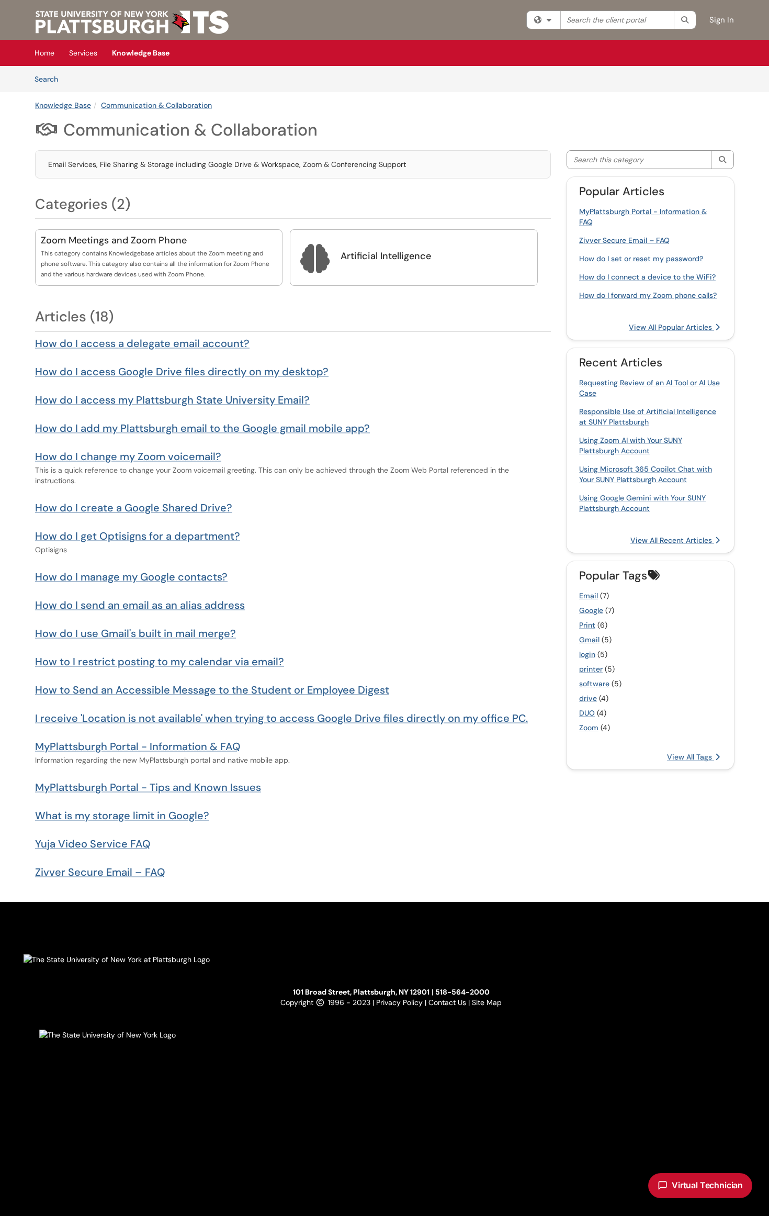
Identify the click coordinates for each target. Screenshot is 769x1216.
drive (588, 698)
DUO (587, 713)
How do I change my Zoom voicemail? (128, 456)
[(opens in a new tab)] (132, 22)
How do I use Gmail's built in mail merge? (135, 633)
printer (591, 669)
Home (44, 53)
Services (83, 53)
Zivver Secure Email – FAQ (100, 872)
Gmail (589, 639)
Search (50, 79)
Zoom (588, 727)
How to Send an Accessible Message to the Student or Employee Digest (212, 690)
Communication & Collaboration (156, 105)
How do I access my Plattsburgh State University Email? (172, 400)
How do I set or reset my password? (641, 258)
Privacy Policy (400, 1002)
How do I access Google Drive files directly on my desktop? (182, 371)
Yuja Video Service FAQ (93, 844)
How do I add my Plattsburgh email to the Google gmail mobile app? (202, 428)
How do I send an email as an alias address (140, 605)
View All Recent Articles (672, 540)
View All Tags (690, 757)
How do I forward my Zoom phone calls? (648, 295)
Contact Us (448, 1002)
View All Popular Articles (671, 327)
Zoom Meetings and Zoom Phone (114, 240)
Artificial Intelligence (386, 256)
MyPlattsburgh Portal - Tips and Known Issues (148, 787)
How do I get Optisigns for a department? (137, 536)
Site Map (487, 1002)
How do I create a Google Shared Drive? (133, 508)
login (587, 654)
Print (587, 625)
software (594, 683)
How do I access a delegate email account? (142, 343)
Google (591, 610)
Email (588, 595)
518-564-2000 (462, 992)
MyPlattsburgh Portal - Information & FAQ (138, 746)
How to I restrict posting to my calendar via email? (159, 661)
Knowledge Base (140, 53)
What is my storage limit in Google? (122, 815)
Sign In (721, 20)
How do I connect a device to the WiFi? (647, 277)
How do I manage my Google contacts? (131, 577)
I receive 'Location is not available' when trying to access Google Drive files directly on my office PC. (281, 718)
